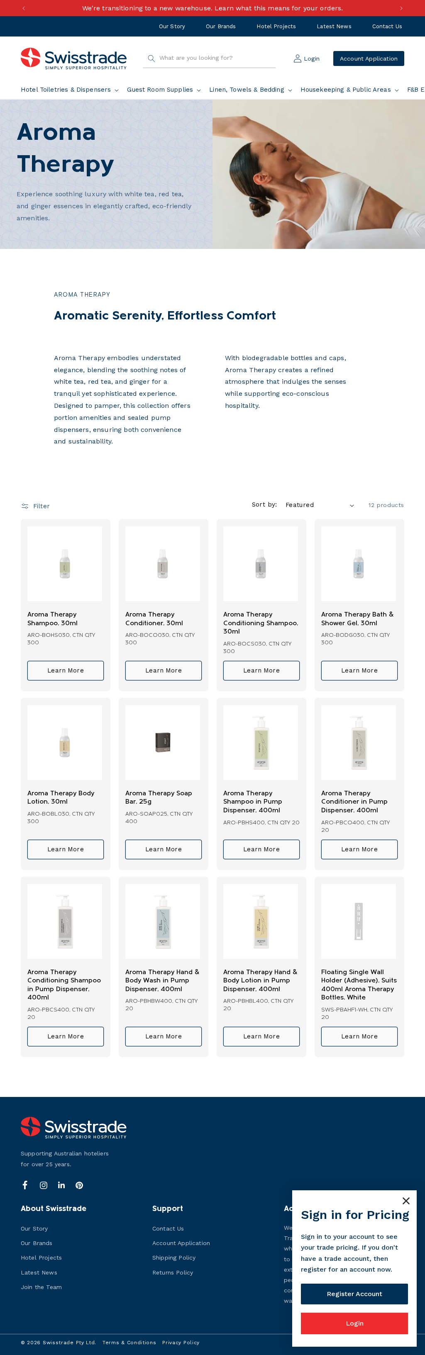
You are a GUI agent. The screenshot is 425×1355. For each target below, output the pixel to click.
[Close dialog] (406, 1201)
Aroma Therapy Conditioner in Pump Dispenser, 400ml (354, 802)
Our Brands (221, 26)
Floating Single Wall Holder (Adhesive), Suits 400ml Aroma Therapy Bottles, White (359, 985)
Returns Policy (172, 1272)
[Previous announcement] (24, 8)
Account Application (369, 58)
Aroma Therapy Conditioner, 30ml (154, 619)
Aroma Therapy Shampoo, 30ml (52, 619)
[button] (71, 90)
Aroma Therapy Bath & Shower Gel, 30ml (357, 619)
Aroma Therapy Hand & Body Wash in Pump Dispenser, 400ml (162, 981)
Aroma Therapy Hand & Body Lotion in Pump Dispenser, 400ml (260, 981)
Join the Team (41, 1287)
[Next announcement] (401, 8)
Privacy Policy (181, 1342)
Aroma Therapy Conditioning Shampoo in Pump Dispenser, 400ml (64, 985)
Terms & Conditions (129, 1342)
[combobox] (209, 58)
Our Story (172, 26)
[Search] (151, 58)
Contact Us (387, 26)
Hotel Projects (276, 26)
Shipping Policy (173, 1257)
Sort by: (264, 504)
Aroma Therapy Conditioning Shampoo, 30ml (260, 623)
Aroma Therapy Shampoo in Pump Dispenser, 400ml (252, 802)
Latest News (334, 26)
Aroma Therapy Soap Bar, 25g (158, 798)
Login (355, 1323)
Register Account (354, 1294)
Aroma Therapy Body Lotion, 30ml (60, 798)
